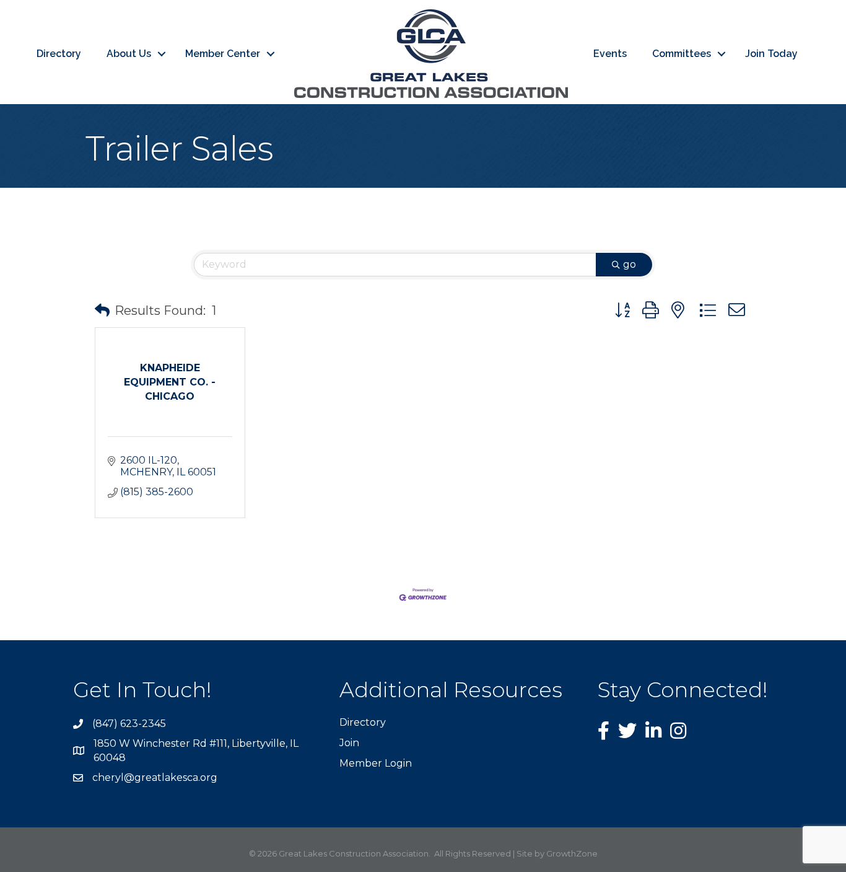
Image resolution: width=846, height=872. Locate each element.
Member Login (375, 763)
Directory (59, 53)
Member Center (222, 53)
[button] (102, 310)
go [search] (629, 264)
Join (349, 743)
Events (610, 53)
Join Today (771, 53)
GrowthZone (572, 853)
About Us (129, 53)
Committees (681, 53)
